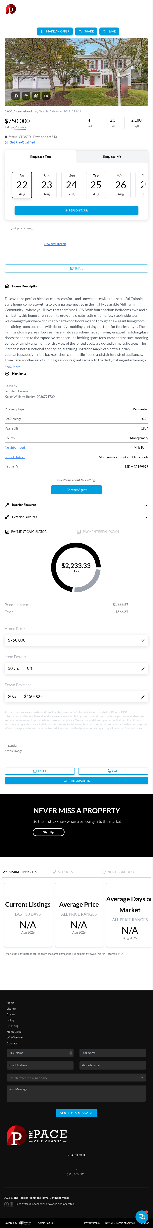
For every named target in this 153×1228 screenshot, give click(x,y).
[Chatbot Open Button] (141, 1216)
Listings (11, 1008)
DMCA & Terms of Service (120, 1222)
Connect (12, 1043)
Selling (10, 1020)
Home (10, 1002)
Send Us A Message (76, 1113)
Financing (12, 1025)
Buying (11, 1014)
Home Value (14, 1031)
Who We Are (15, 1037)
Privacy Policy (92, 1222)
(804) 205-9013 (76, 1174)
